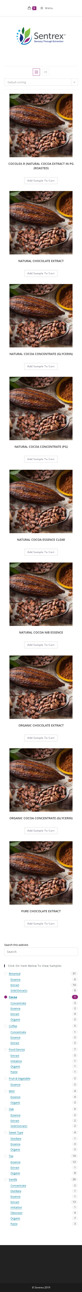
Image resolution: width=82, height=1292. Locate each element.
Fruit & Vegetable (19, 1078)
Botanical (14, 973)
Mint (12, 1091)
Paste (14, 1072)
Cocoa (13, 997)
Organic (15, 1019)
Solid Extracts (19, 990)
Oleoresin (16, 1213)
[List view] (45, 72)
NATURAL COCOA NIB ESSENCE (41, 632)
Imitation (16, 1061)
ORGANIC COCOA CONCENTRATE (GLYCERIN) (41, 818)
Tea (11, 1156)
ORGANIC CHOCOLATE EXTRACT (41, 725)
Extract (15, 985)
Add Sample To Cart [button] (41, 180)
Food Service (17, 1049)
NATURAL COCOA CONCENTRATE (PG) (41, 447)
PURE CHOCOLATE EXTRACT (41, 911)
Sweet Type (16, 1132)
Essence (15, 979)
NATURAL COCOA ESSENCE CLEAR (41, 540)
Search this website (16, 945)
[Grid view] (36, 72)
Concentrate (18, 1003)
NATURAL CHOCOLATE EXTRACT (41, 261)
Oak (11, 1109)
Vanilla (13, 1179)
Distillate (16, 1138)
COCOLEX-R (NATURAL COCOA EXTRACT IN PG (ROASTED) (41, 166)
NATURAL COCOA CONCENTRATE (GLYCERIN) (41, 354)
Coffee (13, 1026)
